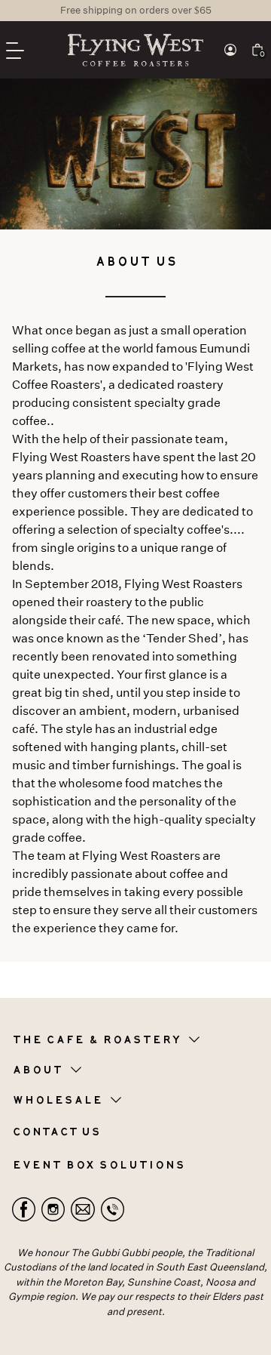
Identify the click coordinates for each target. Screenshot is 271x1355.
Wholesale (57, 1100)
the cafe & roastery (96, 1040)
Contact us (56, 1132)
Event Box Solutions (98, 1165)
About (37, 1070)
